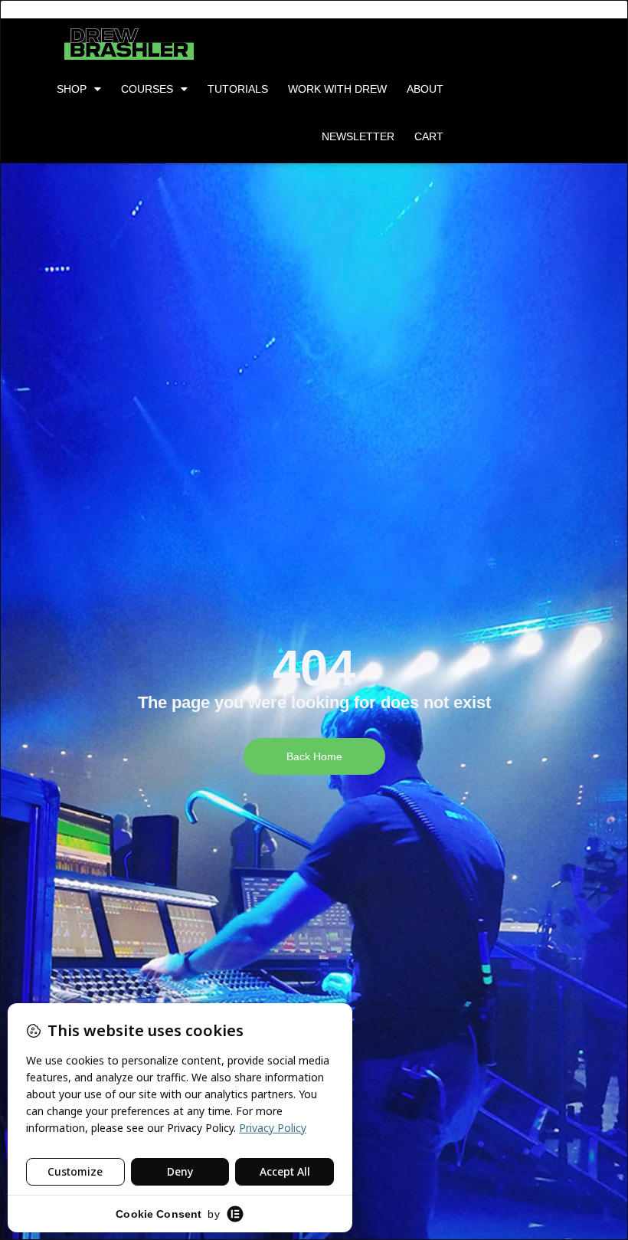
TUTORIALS (238, 89)
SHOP (72, 89)
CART (428, 136)
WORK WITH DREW (337, 89)
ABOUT (425, 89)
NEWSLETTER (358, 136)
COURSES (147, 89)
